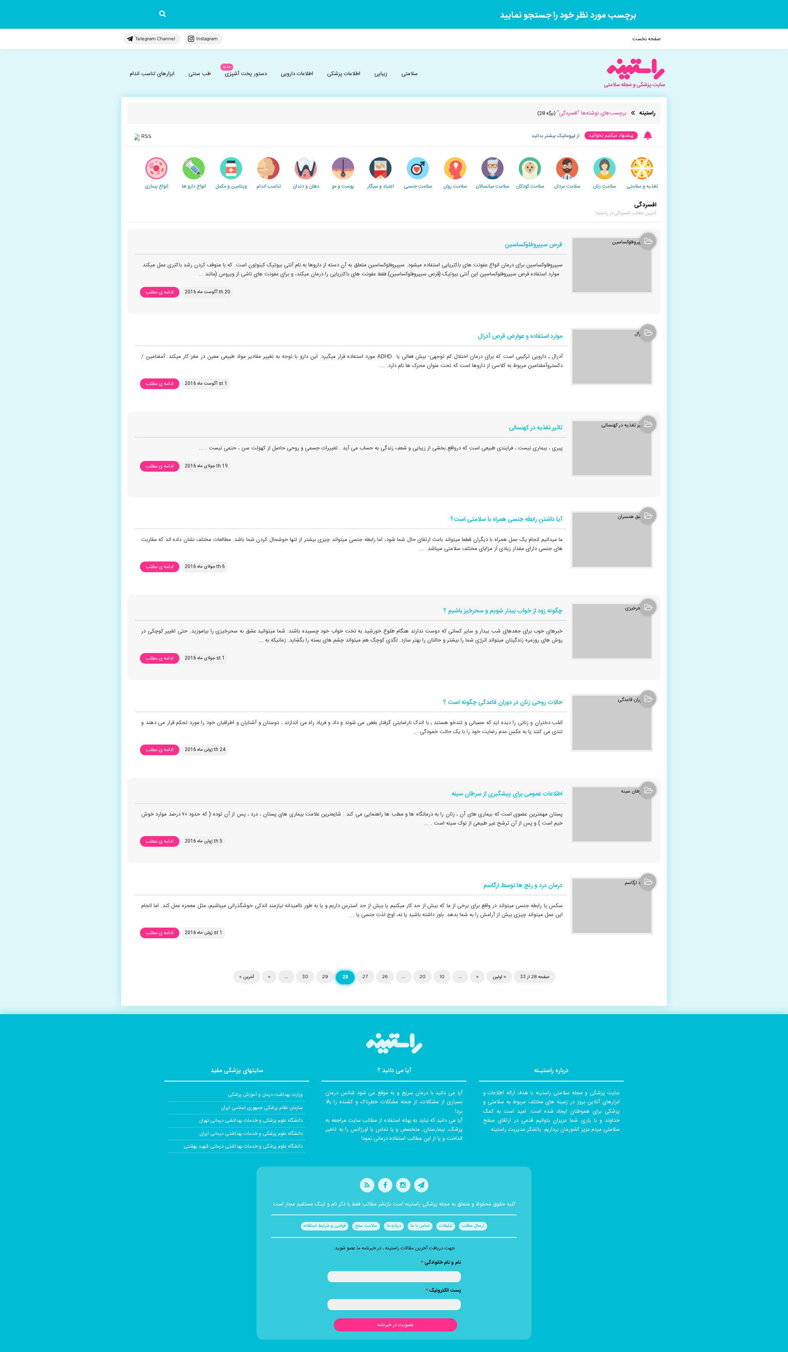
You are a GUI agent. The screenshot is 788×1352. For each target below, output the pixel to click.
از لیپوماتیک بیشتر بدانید (555, 136)
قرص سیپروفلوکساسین (533, 245)
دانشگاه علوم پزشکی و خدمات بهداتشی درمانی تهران (251, 1120)
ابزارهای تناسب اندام (152, 73)
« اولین (499, 976)
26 (385, 976)
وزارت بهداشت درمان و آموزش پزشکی (265, 1095)
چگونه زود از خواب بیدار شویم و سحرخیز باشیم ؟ (502, 611)
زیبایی (380, 73)
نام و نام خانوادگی (441, 1262)
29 (325, 976)
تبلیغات (445, 1226)
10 (442, 976)
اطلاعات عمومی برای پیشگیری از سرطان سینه (506, 794)
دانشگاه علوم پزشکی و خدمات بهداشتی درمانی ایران (251, 1134)
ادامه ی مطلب (160, 292)
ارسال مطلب (473, 1226)
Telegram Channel (155, 38)
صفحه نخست (646, 39)
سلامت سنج (366, 1226)
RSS (146, 136)
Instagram (207, 38)
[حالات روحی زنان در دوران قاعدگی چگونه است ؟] (612, 723)
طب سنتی (199, 73)
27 (365, 976)
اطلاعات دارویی (297, 73)
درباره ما (394, 1226)
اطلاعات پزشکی (343, 73)
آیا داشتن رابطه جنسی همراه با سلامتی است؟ (506, 519)
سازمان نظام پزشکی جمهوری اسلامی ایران (262, 1108)
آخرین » (246, 976)
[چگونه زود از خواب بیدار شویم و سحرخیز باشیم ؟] (612, 631)
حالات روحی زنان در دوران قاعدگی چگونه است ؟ (502, 702)
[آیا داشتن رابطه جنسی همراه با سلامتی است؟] (612, 540)
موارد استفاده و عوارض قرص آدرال (520, 336)
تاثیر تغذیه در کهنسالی (535, 428)
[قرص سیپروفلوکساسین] (612, 265)
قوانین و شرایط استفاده (325, 1226)
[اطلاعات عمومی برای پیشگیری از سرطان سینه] (612, 814)
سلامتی (409, 73)
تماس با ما (420, 1226)
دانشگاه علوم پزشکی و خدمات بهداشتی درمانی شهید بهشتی (243, 1146)
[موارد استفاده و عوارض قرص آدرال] (612, 357)
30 (305, 976)
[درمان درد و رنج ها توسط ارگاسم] (612, 906)
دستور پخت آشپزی (246, 73)
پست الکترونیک (443, 1290)
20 (422, 976)
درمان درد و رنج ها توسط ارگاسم (522, 885)
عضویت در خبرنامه (395, 1325)
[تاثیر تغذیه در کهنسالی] (612, 448)
